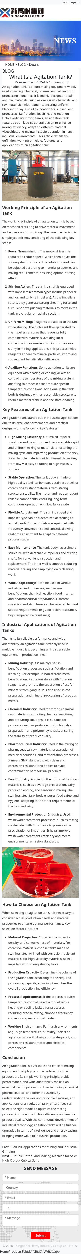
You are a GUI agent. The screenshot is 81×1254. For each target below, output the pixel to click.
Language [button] (68, 2)
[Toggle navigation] (77, 13)
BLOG (22, 65)
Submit (40, 1235)
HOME (10, 65)
